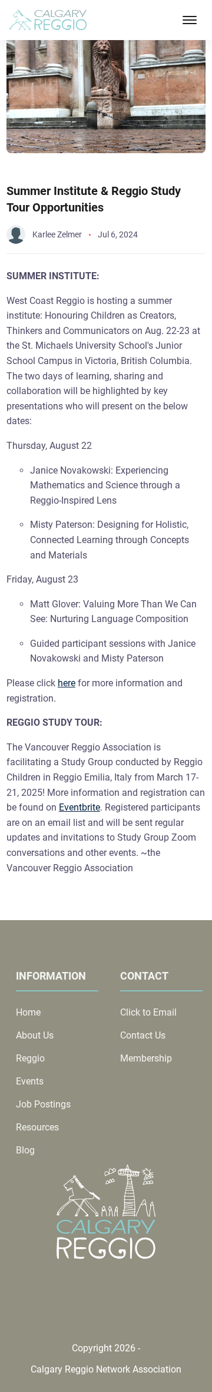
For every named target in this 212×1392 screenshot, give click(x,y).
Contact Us (142, 1035)
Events (30, 1081)
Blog (25, 1150)
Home (28, 1012)
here (66, 683)
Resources (37, 1127)
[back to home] (48, 20)
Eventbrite (79, 807)
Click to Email (148, 1012)
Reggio (30, 1058)
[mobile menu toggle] (190, 20)
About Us (35, 1035)
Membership (146, 1058)
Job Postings (43, 1104)
